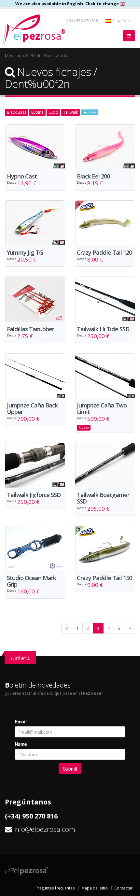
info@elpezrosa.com (44, 829)
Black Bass (16, 112)
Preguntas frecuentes (55, 887)
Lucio (53, 112)
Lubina (37, 112)
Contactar (123, 887)
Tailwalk (70, 112)
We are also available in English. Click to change (67, 4)
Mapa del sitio (94, 887)
